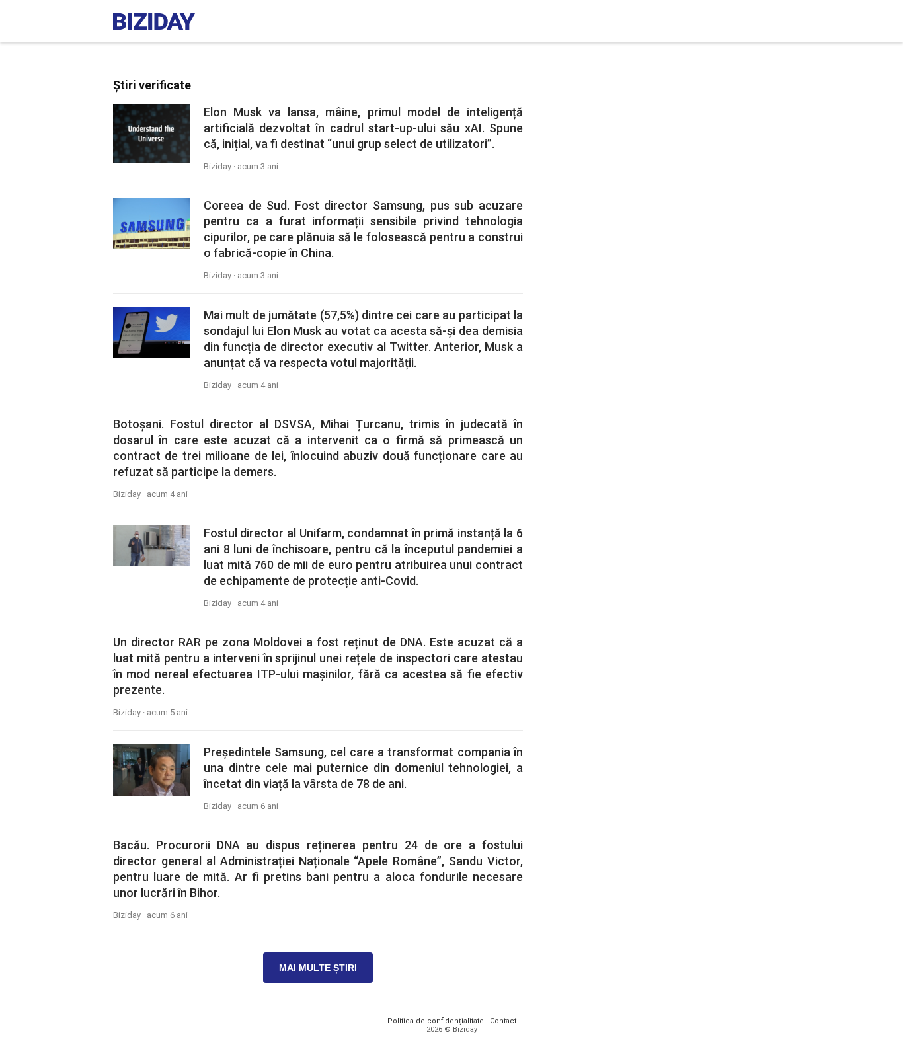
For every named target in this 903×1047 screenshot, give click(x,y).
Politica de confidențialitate (435, 1021)
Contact (503, 1021)
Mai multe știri (318, 967)
